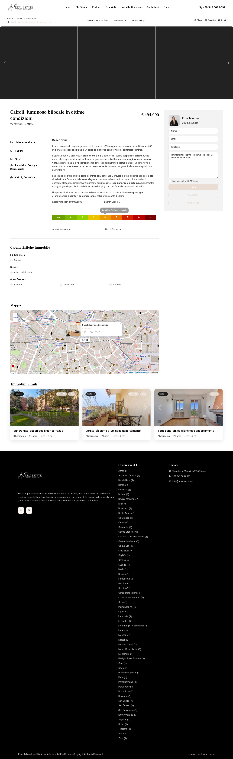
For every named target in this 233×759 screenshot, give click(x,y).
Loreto (121, 630)
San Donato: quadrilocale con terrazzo (38, 430)
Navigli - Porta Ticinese (129, 658)
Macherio (123, 635)
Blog (166, 7)
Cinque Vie (123, 546)
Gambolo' (123, 588)
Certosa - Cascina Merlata (131, 536)
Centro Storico (29, 18)
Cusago (122, 565)
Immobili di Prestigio (26, 165)
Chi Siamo (81, 7)
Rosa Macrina (191, 118)
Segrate (122, 719)
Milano (30, 124)
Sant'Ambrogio (125, 715)
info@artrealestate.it (182, 481)
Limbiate (122, 621)
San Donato (124, 705)
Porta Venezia (125, 686)
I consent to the (185, 181)
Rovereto (123, 696)
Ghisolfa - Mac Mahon (129, 597)
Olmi (120, 663)
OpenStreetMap (142, 372)
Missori (122, 639)
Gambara (123, 583)
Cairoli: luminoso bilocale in (95, 325)
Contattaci (153, 7)
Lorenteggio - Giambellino (131, 625)
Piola (120, 677)
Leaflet (130, 372)
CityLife (122, 555)
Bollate (121, 494)
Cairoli (19, 18)
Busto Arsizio (125, 513)
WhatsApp (194, 203)
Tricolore (122, 729)
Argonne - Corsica (127, 475)
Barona (122, 485)
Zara (120, 738)
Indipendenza (125, 607)
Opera (121, 668)
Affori (121, 471)
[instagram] (29, 510)
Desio (121, 569)
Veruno (122, 733)
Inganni (122, 611)
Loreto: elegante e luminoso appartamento (113, 430)
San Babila (123, 701)
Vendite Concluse (132, 7)
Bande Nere (124, 480)
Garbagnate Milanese (129, 593)
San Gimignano (126, 710)
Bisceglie (122, 489)
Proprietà (111, 7)
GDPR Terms (192, 181)
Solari (121, 724)
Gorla (121, 602)
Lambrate (123, 616)
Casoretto (123, 527)
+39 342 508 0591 (214, 7)
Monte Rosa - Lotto (127, 649)
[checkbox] (169, 181)
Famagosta (124, 578)
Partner (96, 7)
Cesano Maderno (127, 541)
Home (67, 7)
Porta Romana (125, 682)
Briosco (122, 503)
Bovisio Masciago (127, 499)
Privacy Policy (208, 754)
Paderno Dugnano (127, 672)
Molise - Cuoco (125, 644)
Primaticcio (124, 691)
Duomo (122, 574)
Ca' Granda (123, 518)
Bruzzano (123, 508)
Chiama (194, 195)
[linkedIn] (21, 510)
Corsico (122, 560)
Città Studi (123, 550)
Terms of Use (194, 754)
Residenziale (17, 169)
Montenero (123, 654)
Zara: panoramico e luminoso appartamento (186, 430)
